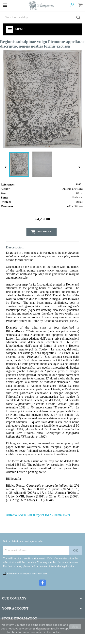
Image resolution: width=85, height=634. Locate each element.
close (75, 626)
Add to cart (45, 231)
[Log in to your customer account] (73, 5)
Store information (19, 618)
